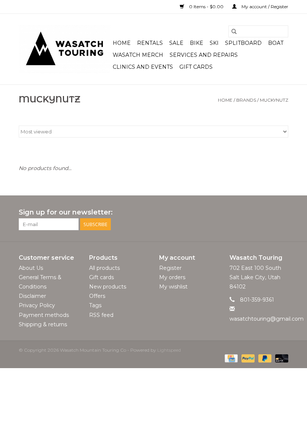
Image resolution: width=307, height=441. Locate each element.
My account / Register (264, 6)
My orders (172, 277)
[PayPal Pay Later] (264, 358)
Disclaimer (32, 296)
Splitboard (243, 43)
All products (104, 268)
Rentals (150, 43)
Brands (246, 100)
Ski (214, 43)
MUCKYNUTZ (274, 100)
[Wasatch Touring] (64, 49)
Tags (95, 305)
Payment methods (44, 315)
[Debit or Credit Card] (280, 358)
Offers (97, 296)
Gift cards (196, 67)
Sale (176, 43)
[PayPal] (247, 358)
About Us (31, 268)
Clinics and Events (143, 67)
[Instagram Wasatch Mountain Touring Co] (282, 213)
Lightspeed (169, 350)
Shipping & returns (43, 324)
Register (170, 268)
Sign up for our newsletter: (66, 212)
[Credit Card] (230, 358)
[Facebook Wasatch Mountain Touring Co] (269, 213)
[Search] (234, 31)
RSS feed (101, 315)
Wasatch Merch (138, 55)
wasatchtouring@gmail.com (267, 318)
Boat (275, 43)
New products (107, 286)
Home (122, 43)
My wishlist (173, 286)
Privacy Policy (37, 305)
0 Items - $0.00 (206, 6)
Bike (196, 43)
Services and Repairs (204, 55)
